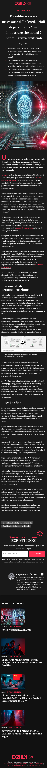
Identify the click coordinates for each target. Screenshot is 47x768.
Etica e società (23, 10)
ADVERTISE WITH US (9, 763)
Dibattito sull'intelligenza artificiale (17, 523)
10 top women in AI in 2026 (16, 630)
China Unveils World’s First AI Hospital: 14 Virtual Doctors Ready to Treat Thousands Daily (21, 698)
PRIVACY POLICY (22, 763)
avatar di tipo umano (24, 228)
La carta (4, 175)
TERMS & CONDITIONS (36, 763)
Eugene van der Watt (27, 574)
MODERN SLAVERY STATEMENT (17, 765)
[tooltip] (42, 574)
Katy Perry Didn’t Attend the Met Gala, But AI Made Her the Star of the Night (21, 734)
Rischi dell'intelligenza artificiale (16, 526)
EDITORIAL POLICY (34, 765)
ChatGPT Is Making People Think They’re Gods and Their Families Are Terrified (21, 663)
